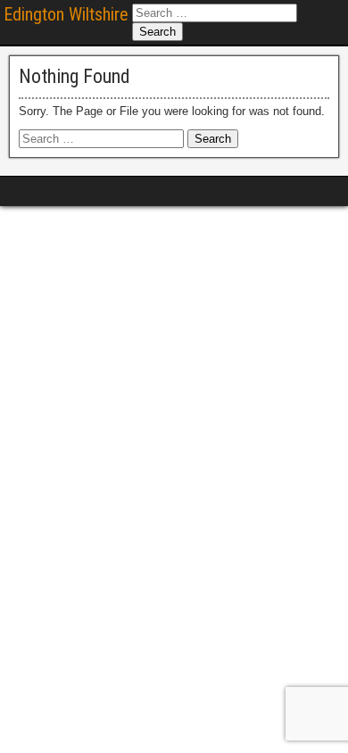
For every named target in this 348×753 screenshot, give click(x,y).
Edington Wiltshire (66, 14)
